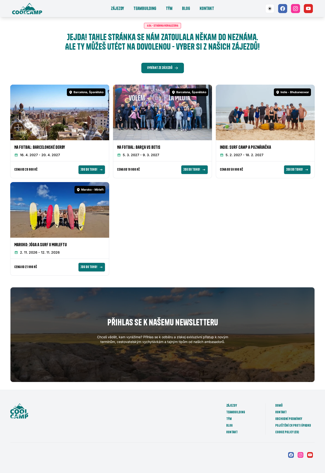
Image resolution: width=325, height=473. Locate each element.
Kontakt (207, 8)
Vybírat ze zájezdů (159, 68)
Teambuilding (144, 8)
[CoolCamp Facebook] (282, 8)
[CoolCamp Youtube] (308, 8)
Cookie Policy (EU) (287, 432)
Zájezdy (117, 8)
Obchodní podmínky (288, 419)
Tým (169, 8)
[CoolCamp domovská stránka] (27, 8)
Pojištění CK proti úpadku (293, 425)
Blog (186, 8)
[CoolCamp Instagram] (295, 8)
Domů (279, 405)
